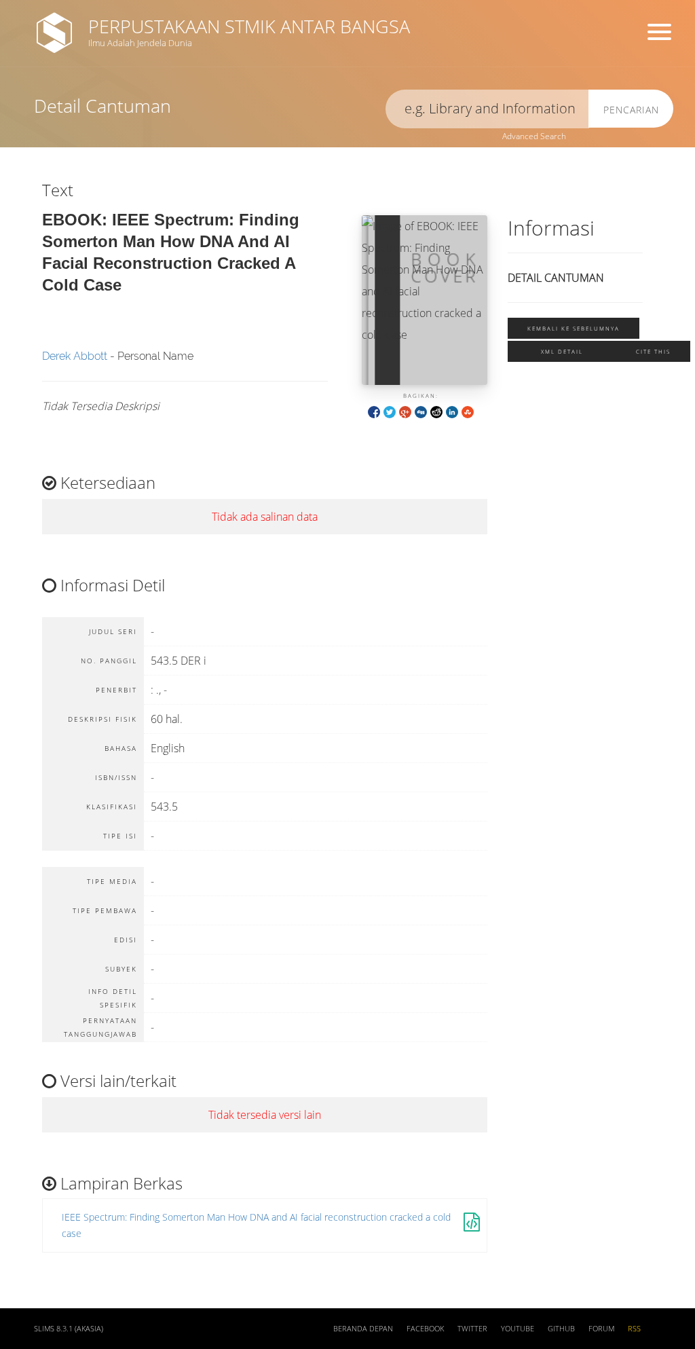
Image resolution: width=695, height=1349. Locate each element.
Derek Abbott (74, 356)
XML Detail (562, 351)
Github (561, 1328)
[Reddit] (436, 411)
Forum (601, 1328)
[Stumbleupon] (468, 411)
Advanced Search (534, 136)
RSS (634, 1328)
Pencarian (631, 109)
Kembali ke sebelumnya (573, 328)
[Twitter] (389, 411)
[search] (487, 109)
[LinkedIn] (452, 411)
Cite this (653, 351)
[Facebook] (374, 411)
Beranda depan (363, 1328)
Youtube (517, 1328)
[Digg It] (421, 411)
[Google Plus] (405, 411)
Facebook (425, 1328)
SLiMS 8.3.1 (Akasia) (68, 1328)
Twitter (472, 1328)
